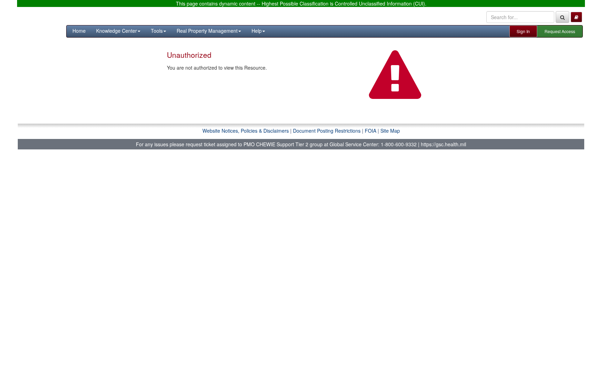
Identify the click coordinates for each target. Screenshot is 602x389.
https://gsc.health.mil (443, 144)
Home (79, 30)
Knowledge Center (116, 30)
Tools (157, 30)
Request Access (560, 31)
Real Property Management (207, 30)
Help (257, 30)
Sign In (523, 31)
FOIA (370, 130)
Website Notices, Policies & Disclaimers (245, 130)
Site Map (390, 130)
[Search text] (562, 17)
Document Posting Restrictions (327, 130)
